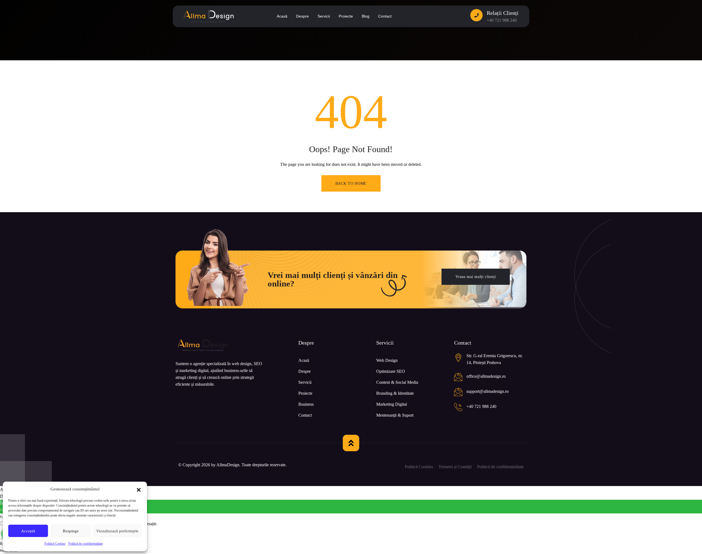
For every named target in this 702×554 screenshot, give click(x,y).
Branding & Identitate (395, 393)
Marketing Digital (391, 404)
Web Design (387, 360)
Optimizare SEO (390, 371)
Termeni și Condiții (455, 466)
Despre (304, 371)
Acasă (303, 360)
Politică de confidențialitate (85, 544)
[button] (138, 489)
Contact (305, 415)
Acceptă (28, 531)
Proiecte (305, 393)
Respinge (71, 531)
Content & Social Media (397, 382)
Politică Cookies (55, 544)
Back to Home (351, 183)
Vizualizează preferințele (117, 531)
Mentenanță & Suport (395, 415)
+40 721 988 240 (502, 20)
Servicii (305, 382)
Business (306, 404)
